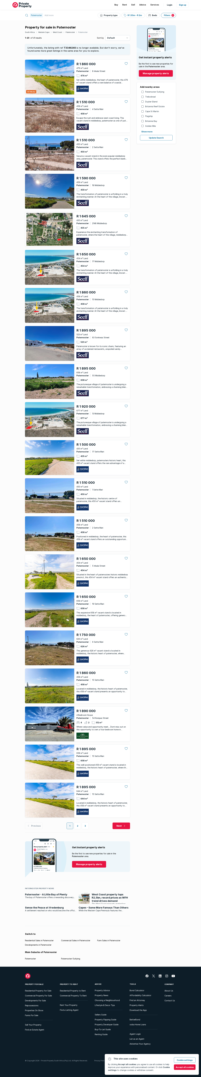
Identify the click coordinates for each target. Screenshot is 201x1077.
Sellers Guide (100, 1014)
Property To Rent (69, 984)
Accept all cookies (185, 1067)
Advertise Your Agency (140, 1044)
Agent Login (135, 1034)
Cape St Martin (152, 111)
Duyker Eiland (151, 101)
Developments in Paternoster (38, 945)
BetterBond (135, 1019)
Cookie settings (185, 1060)
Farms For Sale (31, 1015)
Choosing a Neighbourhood (107, 1000)
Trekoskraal (150, 97)
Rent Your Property (68, 1005)
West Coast (57, 32)
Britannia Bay (151, 121)
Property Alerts (137, 1005)
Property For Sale (34, 984)
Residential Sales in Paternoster (39, 940)
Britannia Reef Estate (154, 106)
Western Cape (43, 32)
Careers (167, 995)
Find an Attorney (137, 1000)
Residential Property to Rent (73, 991)
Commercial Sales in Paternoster (75, 940)
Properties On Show (34, 1010)
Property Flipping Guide (105, 1019)
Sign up (182, 5)
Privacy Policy (100, 1061)
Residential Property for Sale (38, 991)
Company (169, 984)
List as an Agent (137, 1039)
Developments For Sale (35, 1000)
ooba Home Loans (138, 1024)
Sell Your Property (33, 1025)
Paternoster (70, 32)
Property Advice (102, 990)
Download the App (138, 1010)
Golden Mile (150, 126)
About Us (168, 991)
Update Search (156, 138)
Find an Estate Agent (34, 1030)
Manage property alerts (156, 73)
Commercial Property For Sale (38, 995)
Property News (101, 995)
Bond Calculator (137, 990)
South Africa (30, 32)
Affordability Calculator (140, 995)
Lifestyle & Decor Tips (105, 1005)
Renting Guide (101, 1034)
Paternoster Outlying (154, 92)
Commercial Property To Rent (73, 995)
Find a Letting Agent (69, 1010)
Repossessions (31, 1005)
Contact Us (169, 1000)
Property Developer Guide (106, 1024)
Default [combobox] (111, 38)
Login (169, 5)
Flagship (149, 116)
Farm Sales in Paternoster (108, 940)
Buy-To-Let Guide (103, 1029)
